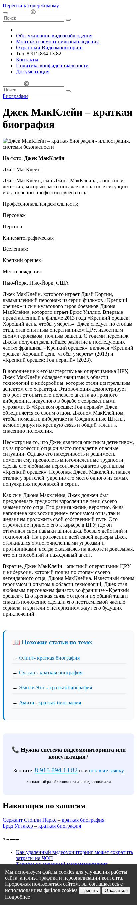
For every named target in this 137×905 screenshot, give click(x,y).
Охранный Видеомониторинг (50, 47)
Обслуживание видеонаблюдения (54, 35)
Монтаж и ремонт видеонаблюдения (57, 41)
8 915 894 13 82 (56, 770)
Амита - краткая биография (50, 702)
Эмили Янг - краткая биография (55, 687)
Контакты (27, 59)
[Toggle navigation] (5, 13)
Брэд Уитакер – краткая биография (42, 826)
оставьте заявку (106, 770)
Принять (89, 890)
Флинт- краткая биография (49, 658)
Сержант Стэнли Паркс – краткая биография (53, 820)
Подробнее (17, 897)
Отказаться (116, 890)
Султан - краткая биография (50, 672)
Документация (32, 71)
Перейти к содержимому (31, 5)
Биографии (15, 96)
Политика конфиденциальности (52, 65)
